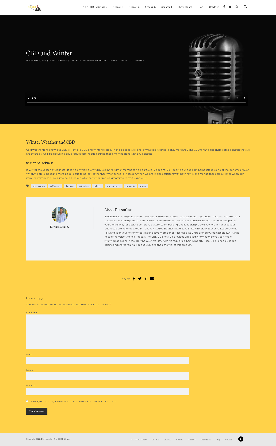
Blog (200, 6)
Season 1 (118, 6)
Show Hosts (185, 6)
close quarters (39, 186)
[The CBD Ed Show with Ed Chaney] (33, 7)
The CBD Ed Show (94, 6)
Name (30, 370)
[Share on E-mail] (152, 278)
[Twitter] (230, 7)
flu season (69, 186)
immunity (130, 186)
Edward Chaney (58, 60)
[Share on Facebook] (134, 278)
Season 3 (150, 6)
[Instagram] (236, 7)
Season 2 (134, 6)
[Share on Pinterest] (146, 278)
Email (29, 354)
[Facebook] (224, 7)
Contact (214, 6)
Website (30, 385)
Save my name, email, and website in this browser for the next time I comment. (73, 401)
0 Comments (137, 60)
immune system (114, 186)
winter (143, 186)
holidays (97, 186)
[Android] (240, 439)
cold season (55, 186)
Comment (32, 312)
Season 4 (166, 6)
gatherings (84, 186)
